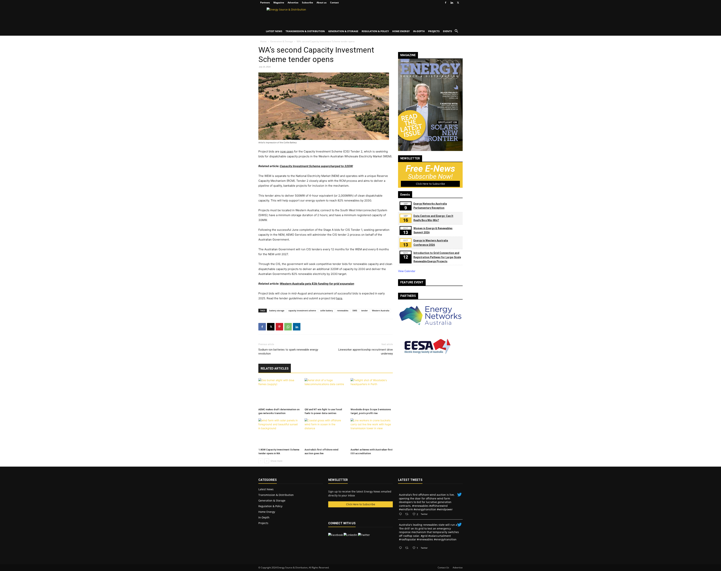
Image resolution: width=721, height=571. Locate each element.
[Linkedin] (452, 2)
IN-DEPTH (419, 31)
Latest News (266, 489)
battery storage (276, 310)
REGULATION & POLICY (375, 31)
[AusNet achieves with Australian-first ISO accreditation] (372, 432)
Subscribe (307, 2)
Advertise (293, 2)
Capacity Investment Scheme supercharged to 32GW (316, 166)
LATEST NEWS (274, 31)
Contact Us (443, 567)
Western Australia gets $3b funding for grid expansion (317, 283)
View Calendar (406, 271)
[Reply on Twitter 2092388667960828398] (401, 514)
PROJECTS (434, 31)
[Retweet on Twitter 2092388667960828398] (407, 514)
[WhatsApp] (288, 326)
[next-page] (266, 461)
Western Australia (380, 310)
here (339, 298)
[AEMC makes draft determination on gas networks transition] (279, 392)
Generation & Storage (281, 41)
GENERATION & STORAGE (343, 31)
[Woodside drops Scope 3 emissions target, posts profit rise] (372, 392)
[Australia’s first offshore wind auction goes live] (326, 432)
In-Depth (263, 517)
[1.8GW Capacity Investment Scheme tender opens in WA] (279, 432)
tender (364, 310)
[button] (456, 31)
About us (322, 2)
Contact (334, 2)
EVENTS (447, 31)
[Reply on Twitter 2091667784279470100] (401, 548)
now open (286, 151)
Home (263, 41)
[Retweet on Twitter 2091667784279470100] (407, 548)
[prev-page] (260, 461)
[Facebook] (445, 2)
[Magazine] (430, 150)
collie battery (326, 310)
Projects (263, 523)
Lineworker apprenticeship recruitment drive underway (365, 351)
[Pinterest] (279, 326)
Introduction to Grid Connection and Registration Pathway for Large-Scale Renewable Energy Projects (437, 257)
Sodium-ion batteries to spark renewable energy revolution (288, 351)
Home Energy (266, 512)
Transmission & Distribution (276, 495)
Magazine (278, 2)
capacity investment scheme (302, 310)
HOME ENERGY (401, 31)
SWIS (354, 310)
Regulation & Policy (270, 506)
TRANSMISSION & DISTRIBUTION (305, 31)
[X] (458, 2)
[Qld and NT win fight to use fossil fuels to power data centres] (326, 392)
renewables (342, 310)
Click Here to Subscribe (430, 184)
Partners (265, 2)
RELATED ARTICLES (275, 368)
